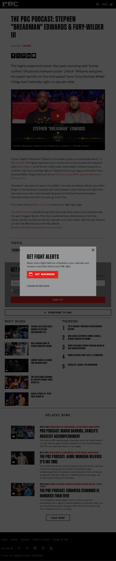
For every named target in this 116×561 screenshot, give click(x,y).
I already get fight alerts (38, 285)
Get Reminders (44, 274)
